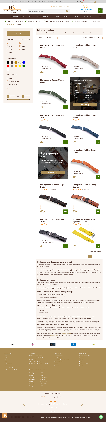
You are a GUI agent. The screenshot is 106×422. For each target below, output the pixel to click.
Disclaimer (81, 357)
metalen (66, 333)
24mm (10, 49)
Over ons (14, 1)
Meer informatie (52, 172)
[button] (24, 406)
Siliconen (11, 88)
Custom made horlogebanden (11, 369)
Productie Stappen (58, 357)
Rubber (56, 16)
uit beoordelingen (15, 21)
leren (63, 333)
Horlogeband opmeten (59, 355)
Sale (99, 16)
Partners (77, 417)
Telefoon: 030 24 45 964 (35, 361)
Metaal (66, 16)
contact (54, 164)
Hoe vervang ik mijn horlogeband (61, 359)
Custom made (60, 1)
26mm (23, 49)
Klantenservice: (57, 7)
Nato (76, 16)
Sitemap (81, 359)
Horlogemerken (42, 16)
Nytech (10, 78)
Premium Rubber (13, 84)
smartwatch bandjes (54, 335)
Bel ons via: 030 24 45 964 (86, 417)
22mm (23, 46)
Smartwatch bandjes (9, 367)
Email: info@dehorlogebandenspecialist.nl (38, 363)
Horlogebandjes (17, 16)
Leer (30, 16)
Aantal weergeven (89, 37)
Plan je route (84, 104)
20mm (23, 43)
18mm (10, 43)
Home (13, 25)
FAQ (73, 417)
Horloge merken (8, 363)
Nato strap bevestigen (59, 361)
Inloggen (78, 1)
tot (18, 96)
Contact (50, 1)
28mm (10, 52)
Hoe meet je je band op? (38, 1)
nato (70, 333)
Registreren (90, 1)
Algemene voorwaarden (84, 355)
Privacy (80, 361)
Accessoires (88, 16)
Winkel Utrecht (24, 1)
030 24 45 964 (66, 7)
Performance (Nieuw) (14, 81)
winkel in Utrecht (53, 167)
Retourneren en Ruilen (84, 363)
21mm (10, 46)
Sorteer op (40, 37)
